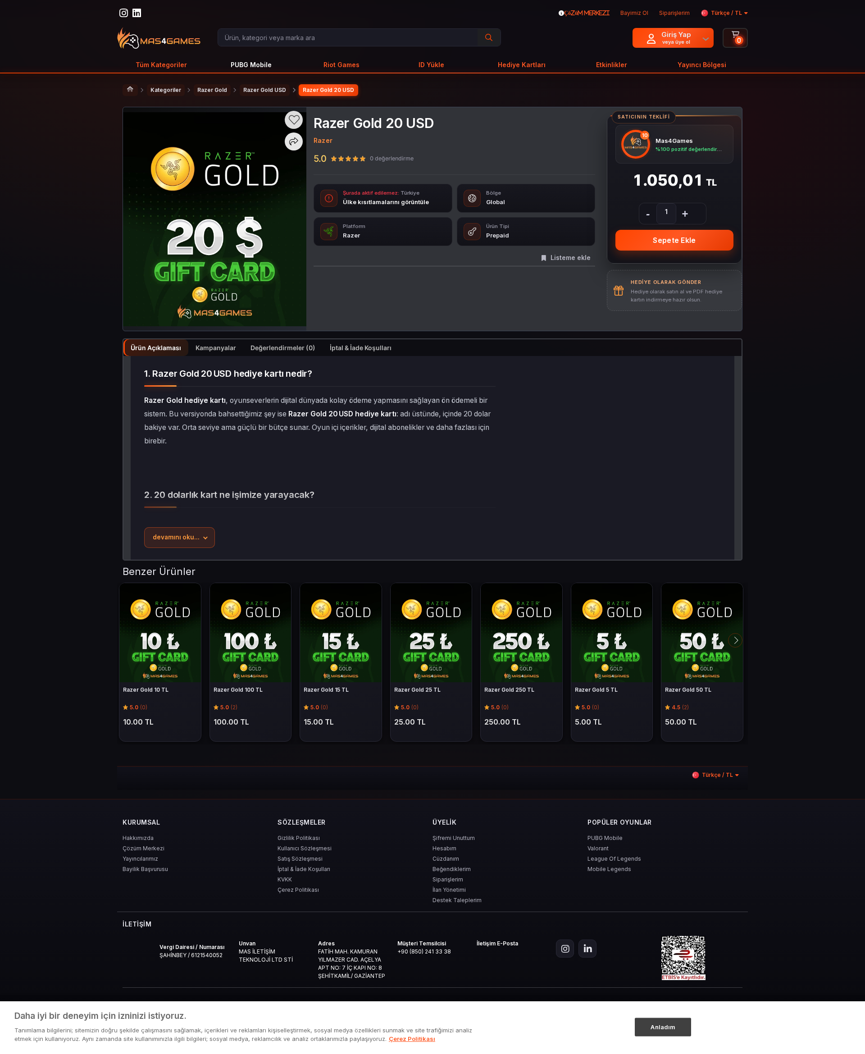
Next (735, 640)
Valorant (598, 848)
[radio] (334, 158)
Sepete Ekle (674, 240)
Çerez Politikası (298, 889)
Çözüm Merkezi (143, 848)
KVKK (285, 879)
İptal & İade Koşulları (304, 869)
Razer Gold (212, 90)
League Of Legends (614, 858)
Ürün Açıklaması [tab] (156, 347)
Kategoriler (165, 90)
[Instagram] (565, 949)
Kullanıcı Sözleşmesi (305, 848)
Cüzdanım (445, 858)
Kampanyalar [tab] (216, 347)
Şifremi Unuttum (453, 838)
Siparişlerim (447, 879)
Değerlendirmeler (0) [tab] (282, 347)
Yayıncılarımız (140, 858)
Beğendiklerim (451, 869)
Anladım (663, 1026)
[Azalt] (647, 213)
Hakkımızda (138, 838)
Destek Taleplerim (457, 900)
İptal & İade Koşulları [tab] (361, 347)
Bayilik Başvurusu (145, 869)
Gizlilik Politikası (299, 838)
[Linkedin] (587, 949)
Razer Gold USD (264, 90)
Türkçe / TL (726, 12)
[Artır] (684, 213)
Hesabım (444, 848)
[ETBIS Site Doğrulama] (683, 958)
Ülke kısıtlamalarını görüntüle (386, 201)
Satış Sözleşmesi (300, 858)
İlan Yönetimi (449, 889)
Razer (323, 140)
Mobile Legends (609, 869)
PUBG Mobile (605, 838)
